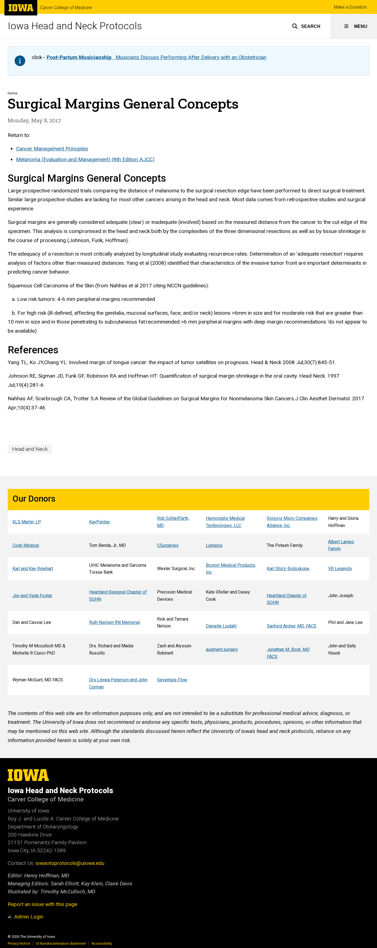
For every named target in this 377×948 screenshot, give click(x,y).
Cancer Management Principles (52, 148)
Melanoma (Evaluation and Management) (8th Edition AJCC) (85, 159)
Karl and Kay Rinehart (32, 568)
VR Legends (340, 568)
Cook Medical (25, 545)
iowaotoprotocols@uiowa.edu (70, 863)
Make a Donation (350, 7)
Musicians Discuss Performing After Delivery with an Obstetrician (156, 57)
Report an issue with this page (42, 904)
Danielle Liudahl (221, 626)
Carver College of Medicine (66, 7)
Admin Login (28, 916)
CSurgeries (168, 545)
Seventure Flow (172, 679)
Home (12, 93)
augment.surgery (222, 649)
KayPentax (99, 522)
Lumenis (214, 545)
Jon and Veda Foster (32, 595)
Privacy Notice (19, 943)
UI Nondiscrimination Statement (61, 943)
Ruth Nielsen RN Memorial (114, 622)
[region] (188, 592)
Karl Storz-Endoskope (288, 568)
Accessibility (102, 943)
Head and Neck (30, 449)
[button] (306, 26)
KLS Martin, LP (26, 522)
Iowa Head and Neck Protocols (75, 26)
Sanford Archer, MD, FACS (291, 626)
